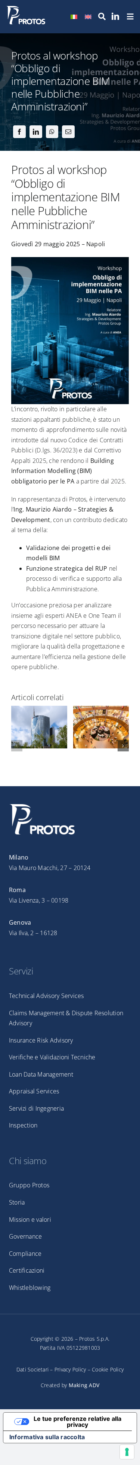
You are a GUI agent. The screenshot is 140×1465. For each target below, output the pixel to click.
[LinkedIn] (36, 131)
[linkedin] (115, 16)
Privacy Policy (70, 1369)
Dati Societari (32, 1369)
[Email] (68, 131)
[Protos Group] (25, 9)
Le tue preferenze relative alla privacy (77, 1421)
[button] (16, 745)
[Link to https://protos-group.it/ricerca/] (102, 16)
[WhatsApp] (52, 131)
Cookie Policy (108, 1369)
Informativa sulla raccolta (47, 1437)
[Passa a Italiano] (74, 17)
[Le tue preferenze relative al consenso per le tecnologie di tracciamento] (127, 1452)
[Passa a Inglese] (88, 17)
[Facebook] (19, 131)
